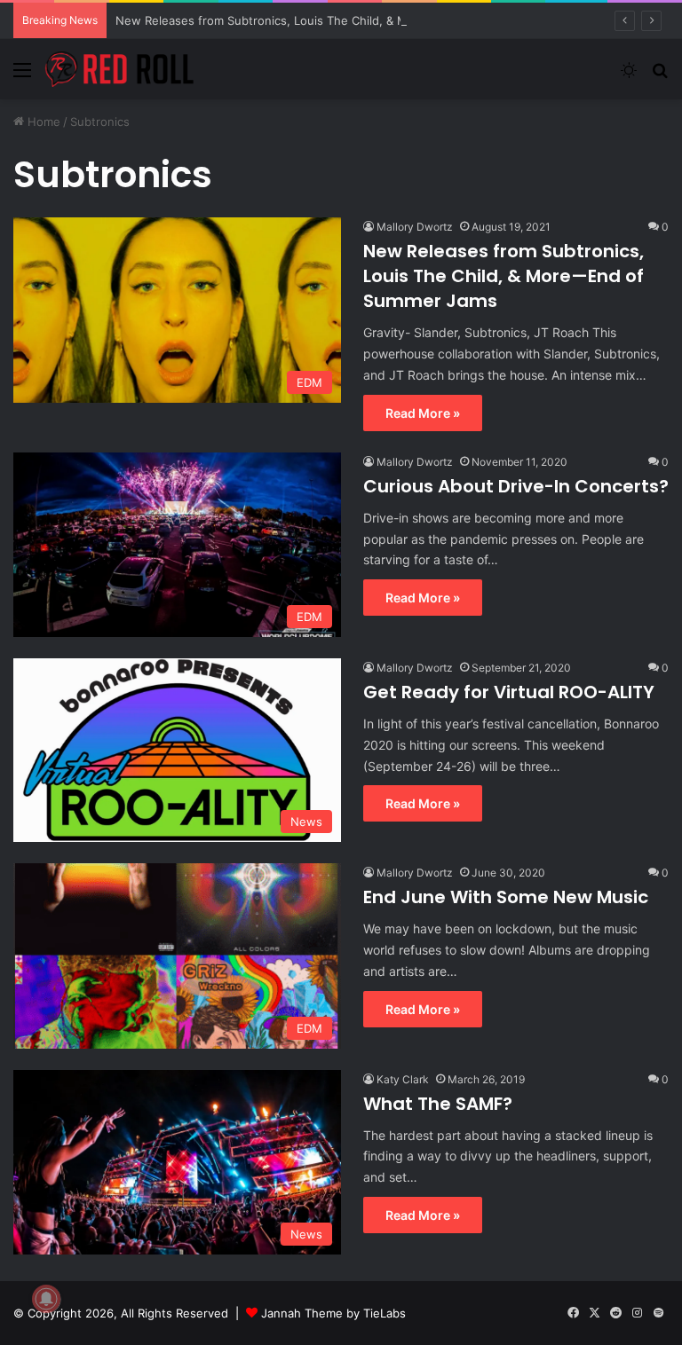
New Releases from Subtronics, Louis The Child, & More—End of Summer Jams (335, 20)
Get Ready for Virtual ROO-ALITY (508, 692)
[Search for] (660, 76)
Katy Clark (403, 1079)
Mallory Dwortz (415, 226)
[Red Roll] (119, 69)
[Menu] (22, 76)
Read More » (422, 413)
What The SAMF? (437, 1103)
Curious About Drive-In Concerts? (516, 486)
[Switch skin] (629, 76)
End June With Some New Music (505, 897)
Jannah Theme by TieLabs (333, 1313)
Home (42, 121)
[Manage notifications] (46, 1299)
